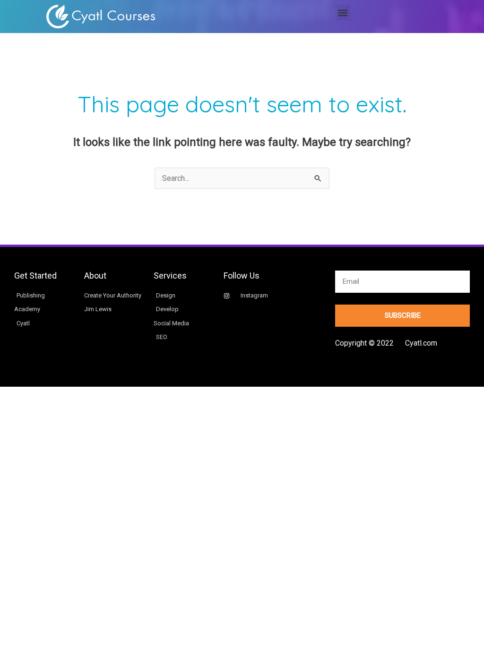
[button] (343, 12)
